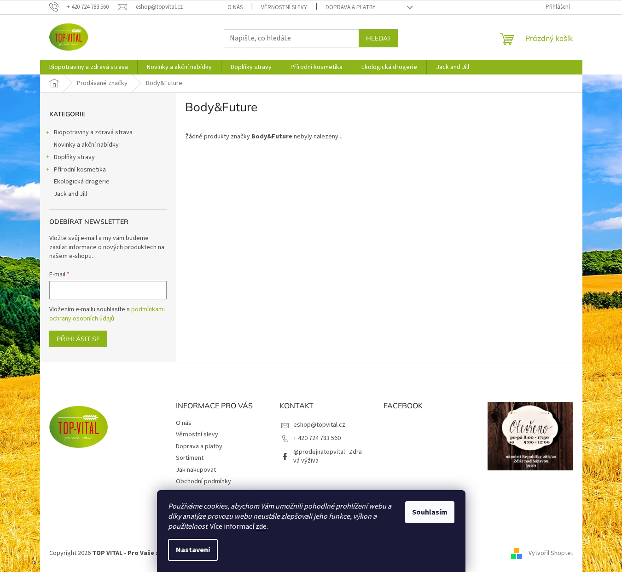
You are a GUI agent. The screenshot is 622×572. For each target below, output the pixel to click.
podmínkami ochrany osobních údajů (107, 314)
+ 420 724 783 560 (317, 438)
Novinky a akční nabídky (86, 144)
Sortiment (189, 458)
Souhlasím (430, 512)
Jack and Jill (70, 194)
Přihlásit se (78, 339)
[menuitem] (88, 67)
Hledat (378, 38)
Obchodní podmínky (203, 481)
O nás (235, 7)
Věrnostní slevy (284, 7)
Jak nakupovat (196, 470)
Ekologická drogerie (82, 181)
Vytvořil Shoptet (551, 553)
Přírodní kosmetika (80, 169)
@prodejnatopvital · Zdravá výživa (327, 456)
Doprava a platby (351, 7)
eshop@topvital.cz (319, 424)
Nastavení (193, 550)
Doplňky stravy (74, 157)
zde (261, 526)
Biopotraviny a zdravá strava (93, 132)
